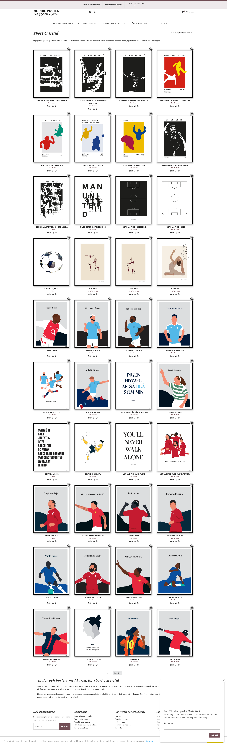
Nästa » (117, 673)
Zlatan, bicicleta (93, 474)
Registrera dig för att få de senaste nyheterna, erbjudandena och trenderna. (51, 718)
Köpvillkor (119, 728)
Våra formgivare (139, 23)
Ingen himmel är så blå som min (134, 412)
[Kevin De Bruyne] (93, 385)
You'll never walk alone (134, 474)
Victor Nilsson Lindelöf (93, 536)
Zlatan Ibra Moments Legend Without (134, 100)
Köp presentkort (81, 728)
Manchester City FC (52, 412)
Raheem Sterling (134, 350)
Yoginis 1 (134, 289)
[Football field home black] (134, 200)
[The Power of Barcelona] (134, 138)
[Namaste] (175, 262)
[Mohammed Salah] (93, 571)
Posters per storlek (112, 23)
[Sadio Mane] (134, 509)
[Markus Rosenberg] (175, 324)
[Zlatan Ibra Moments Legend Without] (134, 74)
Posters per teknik (87, 23)
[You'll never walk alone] (134, 447)
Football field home (175, 227)
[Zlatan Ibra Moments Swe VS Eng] (52, 74)
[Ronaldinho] (134, 633)
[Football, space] (52, 262)
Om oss (118, 716)
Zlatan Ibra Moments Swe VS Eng (52, 100)
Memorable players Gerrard (175, 165)
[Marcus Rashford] (134, 571)
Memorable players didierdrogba (52, 227)
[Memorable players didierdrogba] (52, 200)
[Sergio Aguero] (93, 324)
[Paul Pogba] (175, 633)
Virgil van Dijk (52, 536)
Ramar (164, 23)
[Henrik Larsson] (175, 385)
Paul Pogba (175, 659)
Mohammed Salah (93, 597)
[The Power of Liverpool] (52, 138)
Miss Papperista (93, 291)
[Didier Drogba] (175, 571)
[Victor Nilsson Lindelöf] (93, 509)
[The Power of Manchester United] (175, 74)
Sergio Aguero (93, 350)
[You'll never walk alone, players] (175, 447)
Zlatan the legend (93, 659)
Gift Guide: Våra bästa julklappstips (88, 725)
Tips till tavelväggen (82, 722)
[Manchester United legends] (93, 200)
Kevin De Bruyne (93, 412)
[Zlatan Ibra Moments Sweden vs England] (93, 74)
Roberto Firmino (175, 536)
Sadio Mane (134, 536)
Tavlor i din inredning (82, 719)
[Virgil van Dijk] (52, 509)
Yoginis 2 (93, 289)
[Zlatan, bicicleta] (93, 447)
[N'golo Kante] (52, 571)
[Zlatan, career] (52, 447)
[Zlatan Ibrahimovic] (52, 633)
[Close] (224, 680)
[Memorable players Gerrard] (175, 138)
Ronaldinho (134, 659)
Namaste (175, 289)
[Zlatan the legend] (93, 633)
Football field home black (134, 227)
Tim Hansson (52, 103)
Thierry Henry (51, 350)
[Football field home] (175, 200)
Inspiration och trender (83, 716)
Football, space (51, 289)
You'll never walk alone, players (175, 474)
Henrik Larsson (175, 412)
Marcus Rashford (134, 597)
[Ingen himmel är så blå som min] (134, 385)
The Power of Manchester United (175, 100)
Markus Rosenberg (175, 350)
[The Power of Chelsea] (93, 138)
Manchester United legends (93, 227)
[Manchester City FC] (52, 385)
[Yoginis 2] (93, 262)
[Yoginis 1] (134, 262)
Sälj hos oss (120, 722)
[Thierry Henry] (52, 324)
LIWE (51, 291)
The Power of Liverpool (52, 165)
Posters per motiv (62, 23)
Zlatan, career (52, 474)
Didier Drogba (175, 597)
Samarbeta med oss (123, 725)
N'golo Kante (52, 597)
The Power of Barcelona (134, 165)
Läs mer (149, 741)
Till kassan (190, 12)
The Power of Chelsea (93, 165)
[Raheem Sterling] (134, 324)
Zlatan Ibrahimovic (52, 659)
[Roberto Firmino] (175, 509)
